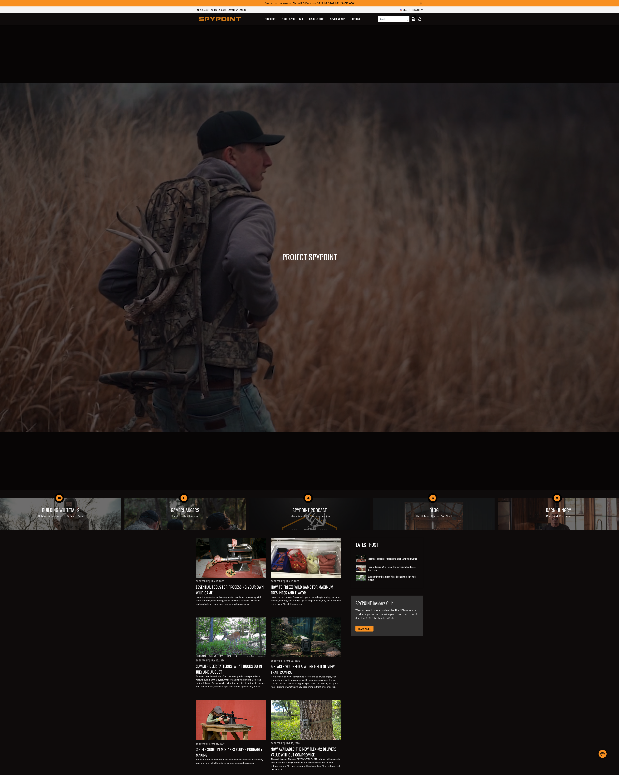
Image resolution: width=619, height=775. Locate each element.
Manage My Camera (237, 9)
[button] (270, 19)
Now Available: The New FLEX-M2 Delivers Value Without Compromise (303, 752)
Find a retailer (202, 9)
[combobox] (393, 19)
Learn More (364, 629)
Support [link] (355, 19)
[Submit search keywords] (406, 19)
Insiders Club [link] (316, 19)
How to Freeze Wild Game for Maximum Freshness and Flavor (302, 590)
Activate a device (218, 9)
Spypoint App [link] (337, 19)
